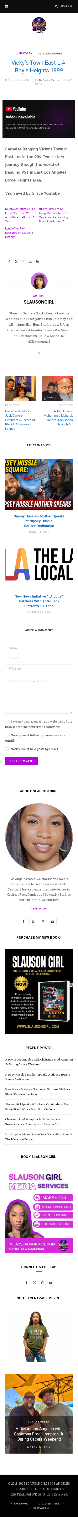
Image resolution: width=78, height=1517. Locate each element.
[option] (39, 1414)
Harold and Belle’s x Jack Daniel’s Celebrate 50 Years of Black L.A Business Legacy (20, 420)
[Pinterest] (23, 261)
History (26, 53)
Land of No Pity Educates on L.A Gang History (19, 232)
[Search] (56, 6)
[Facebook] (9, 261)
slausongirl (52, 53)
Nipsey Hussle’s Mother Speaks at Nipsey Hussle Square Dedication (39, 521)
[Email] (30, 261)
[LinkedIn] (37, 261)
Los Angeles (39, 1421)
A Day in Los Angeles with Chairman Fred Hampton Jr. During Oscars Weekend (39, 1434)
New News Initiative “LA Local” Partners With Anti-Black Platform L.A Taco (39, 601)
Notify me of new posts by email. (35, 749)
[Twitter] (16, 261)
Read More (39, 908)
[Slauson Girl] (39, 25)
